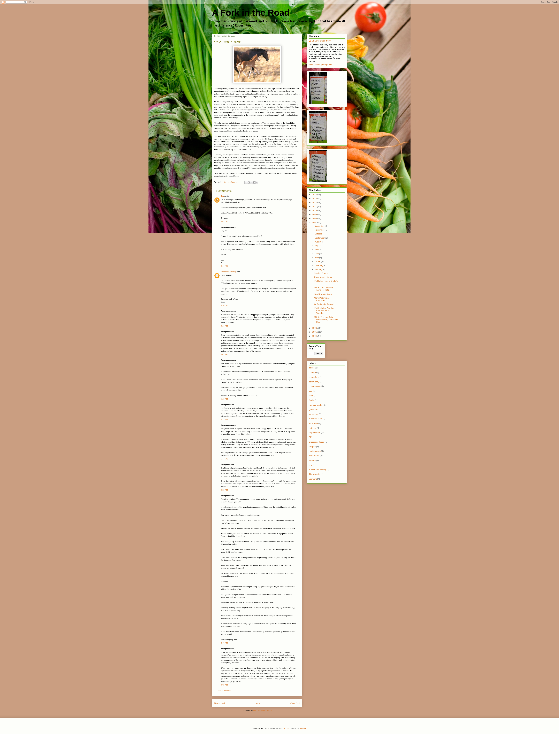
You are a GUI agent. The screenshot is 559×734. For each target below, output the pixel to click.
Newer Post (219, 702)
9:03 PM (224, 221)
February (319, 265)
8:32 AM (224, 490)
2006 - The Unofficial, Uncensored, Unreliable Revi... (326, 319)
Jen (222, 195)
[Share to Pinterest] (256, 182)
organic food (314, 432)
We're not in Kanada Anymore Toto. (323, 288)
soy (310, 465)
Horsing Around (321, 273)
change (312, 372)
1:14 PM (224, 458)
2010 (314, 210)
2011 (314, 206)
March (318, 261)
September (320, 238)
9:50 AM (224, 326)
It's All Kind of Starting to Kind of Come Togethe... (325, 310)
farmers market (316, 405)
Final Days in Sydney (323, 294)
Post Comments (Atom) (262, 710)
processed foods (316, 442)
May (317, 254)
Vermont (313, 479)
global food (314, 409)
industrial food (315, 419)
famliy (311, 400)
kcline (286, 728)
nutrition (312, 428)
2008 (314, 218)
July (317, 246)
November (320, 230)
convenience (315, 386)
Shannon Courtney (229, 271)
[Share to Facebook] (254, 182)
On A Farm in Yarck (323, 277)
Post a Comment (224, 690)
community (314, 382)
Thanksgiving (315, 474)
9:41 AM (224, 419)
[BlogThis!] (248, 182)
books (311, 368)
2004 (314, 336)
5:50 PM (224, 305)
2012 (314, 202)
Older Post (295, 702)
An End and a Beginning (325, 304)
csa (310, 391)
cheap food (314, 377)
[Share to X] (251, 182)
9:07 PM (224, 354)
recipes (312, 446)
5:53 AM (224, 266)
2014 (314, 194)
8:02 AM (224, 684)
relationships (315, 451)
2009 (314, 214)
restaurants (314, 456)
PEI (310, 437)
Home (257, 702)
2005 (314, 332)
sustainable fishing (317, 470)
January (319, 269)
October (319, 234)
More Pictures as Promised (322, 299)
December (320, 226)
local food (313, 423)
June (317, 249)
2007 (314, 222)
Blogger (302, 728)
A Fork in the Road (251, 12)
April (317, 257)
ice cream (313, 414)
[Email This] (245, 182)
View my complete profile (320, 64)
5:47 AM (224, 643)
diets (311, 395)
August (318, 242)
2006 (314, 328)
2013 (314, 198)
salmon (312, 460)
